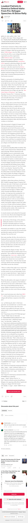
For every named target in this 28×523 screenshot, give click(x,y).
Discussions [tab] (11, 455)
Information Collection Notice (18, 503)
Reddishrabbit (7, 423)
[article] (14, 464)
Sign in (25, 2)
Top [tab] (2, 455)
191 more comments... (6, 448)
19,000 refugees (8, 52)
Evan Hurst (9, 466)
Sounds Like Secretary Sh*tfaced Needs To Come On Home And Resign (10, 461)
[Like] (2, 20)
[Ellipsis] (26, 423)
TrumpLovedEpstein (8, 430)
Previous (5, 401)
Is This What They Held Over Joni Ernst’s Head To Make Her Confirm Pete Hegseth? (10, 472)
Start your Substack (10, 516)
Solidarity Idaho (8, 58)
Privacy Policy (15, 505)
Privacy (20, 512)
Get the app (20, 516)
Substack (7, 520)
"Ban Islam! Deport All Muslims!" (13, 91)
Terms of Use (21, 502)
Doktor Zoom (7, 16)
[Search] (25, 455)
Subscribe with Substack (15, 499)
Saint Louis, (14, 255)
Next (23, 401)
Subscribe (20, 2)
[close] (24, 475)
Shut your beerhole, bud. (7, 464)
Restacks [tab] (10, 410)
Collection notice (14, 513)
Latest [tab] (6, 455)
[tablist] (7, 410)
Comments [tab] (4, 410)
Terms (24, 512)
